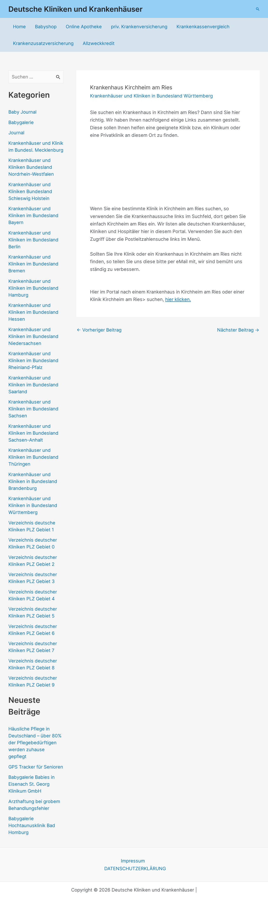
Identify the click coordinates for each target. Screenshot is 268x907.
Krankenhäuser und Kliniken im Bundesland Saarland (33, 384)
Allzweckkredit (99, 43)
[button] (258, 9)
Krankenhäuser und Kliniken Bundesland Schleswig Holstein (30, 191)
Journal (16, 132)
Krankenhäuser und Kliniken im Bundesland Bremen (33, 263)
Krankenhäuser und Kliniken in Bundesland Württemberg (32, 505)
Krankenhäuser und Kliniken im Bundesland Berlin (33, 239)
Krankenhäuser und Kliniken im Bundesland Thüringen (33, 457)
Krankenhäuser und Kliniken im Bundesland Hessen (33, 312)
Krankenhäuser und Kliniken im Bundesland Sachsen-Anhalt (33, 433)
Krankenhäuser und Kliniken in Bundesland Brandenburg (32, 481)
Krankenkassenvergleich (203, 26)
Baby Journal (22, 112)
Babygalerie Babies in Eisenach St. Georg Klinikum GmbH (31, 784)
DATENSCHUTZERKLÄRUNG (135, 868)
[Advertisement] (168, 175)
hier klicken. (178, 299)
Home (19, 26)
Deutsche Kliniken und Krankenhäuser (75, 9)
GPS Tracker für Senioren (35, 767)
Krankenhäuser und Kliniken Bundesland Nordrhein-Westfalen (31, 167)
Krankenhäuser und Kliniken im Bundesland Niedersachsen (33, 336)
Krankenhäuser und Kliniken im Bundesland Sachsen (33, 408)
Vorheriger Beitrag (99, 330)
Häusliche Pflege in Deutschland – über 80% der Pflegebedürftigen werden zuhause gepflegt (35, 742)
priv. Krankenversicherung (139, 26)
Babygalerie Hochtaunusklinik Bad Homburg (31, 825)
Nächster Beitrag (238, 330)
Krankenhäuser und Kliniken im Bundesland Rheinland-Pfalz (33, 360)
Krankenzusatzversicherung (43, 43)
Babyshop (46, 26)
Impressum (133, 860)
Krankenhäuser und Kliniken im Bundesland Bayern (33, 215)
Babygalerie (21, 122)
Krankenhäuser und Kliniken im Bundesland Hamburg (33, 288)
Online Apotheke (84, 26)
